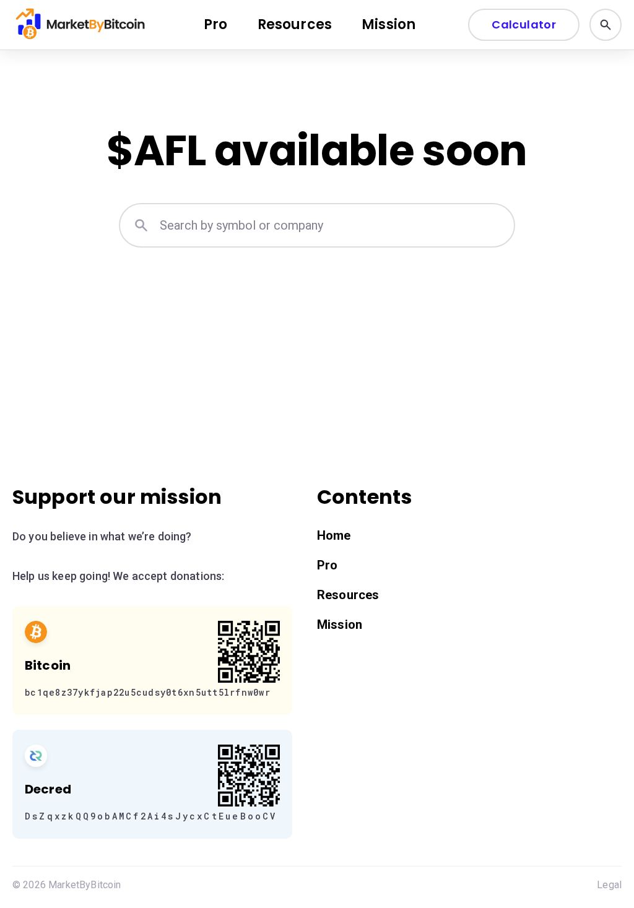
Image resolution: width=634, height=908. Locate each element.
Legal (609, 885)
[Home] (81, 24)
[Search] (605, 25)
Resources (295, 24)
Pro (215, 24)
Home (334, 535)
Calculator (524, 24)
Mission (388, 24)
